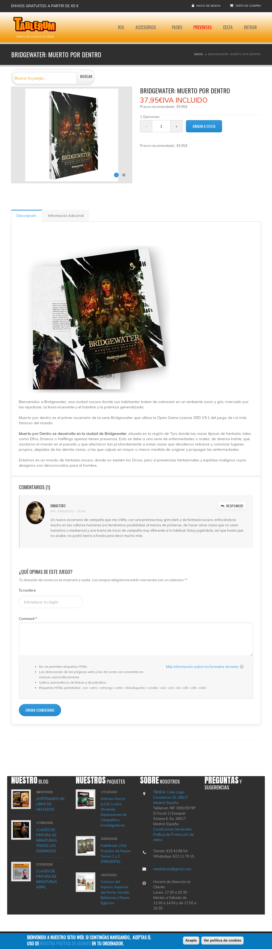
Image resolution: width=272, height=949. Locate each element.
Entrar (250, 27)
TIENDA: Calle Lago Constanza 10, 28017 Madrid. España (170, 797)
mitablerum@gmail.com (172, 869)
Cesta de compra (248, 5)
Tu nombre (27, 590)
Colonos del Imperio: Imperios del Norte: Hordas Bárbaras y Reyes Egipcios (115, 892)
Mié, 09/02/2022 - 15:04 (67, 511)
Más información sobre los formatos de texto (202, 666)
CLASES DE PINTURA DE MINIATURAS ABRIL (46, 879)
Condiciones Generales (172, 829)
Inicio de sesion (208, 5)
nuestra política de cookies (65, 943)
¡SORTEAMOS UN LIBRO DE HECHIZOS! (50, 804)
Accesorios (146, 27)
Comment (28, 618)
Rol (121, 27)
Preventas (202, 27)
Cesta (228, 27)
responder (234, 506)
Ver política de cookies (222, 940)
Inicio (198, 54)
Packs (177, 27)
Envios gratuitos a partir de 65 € (45, 5)
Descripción (26, 215)
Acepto (191, 940)
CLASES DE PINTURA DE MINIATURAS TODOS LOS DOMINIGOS (46, 840)
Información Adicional (66, 215)
